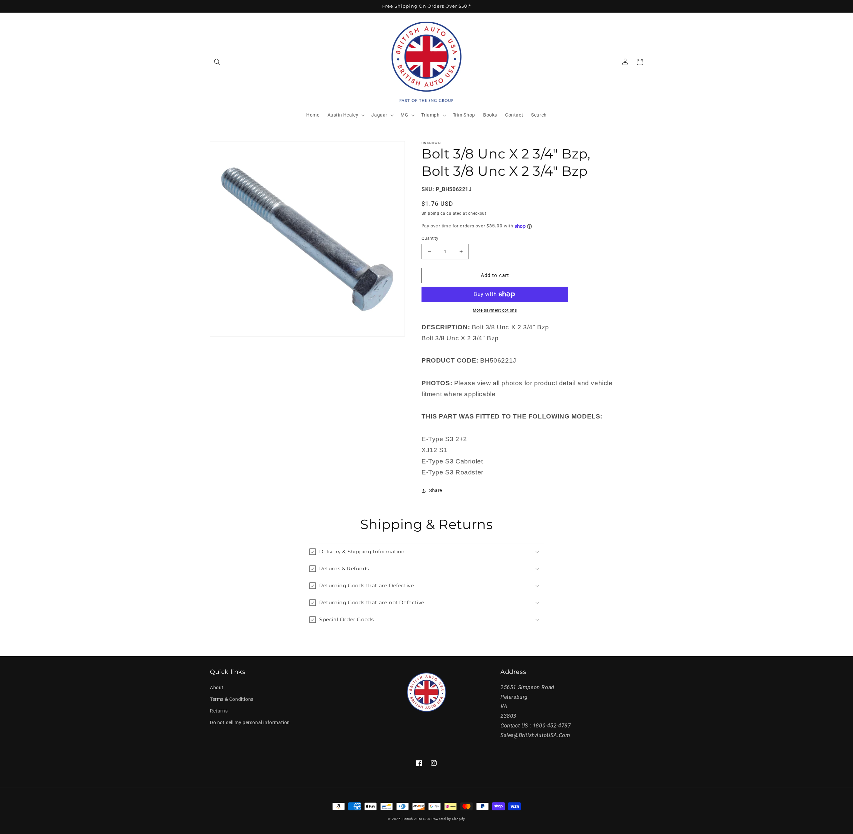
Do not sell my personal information (250, 722)
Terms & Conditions (232, 699)
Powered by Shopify (448, 819)
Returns (219, 710)
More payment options (495, 310)
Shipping (430, 213)
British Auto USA (416, 819)
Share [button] (435, 490)
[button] (217, 62)
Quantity (430, 238)
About (217, 687)
